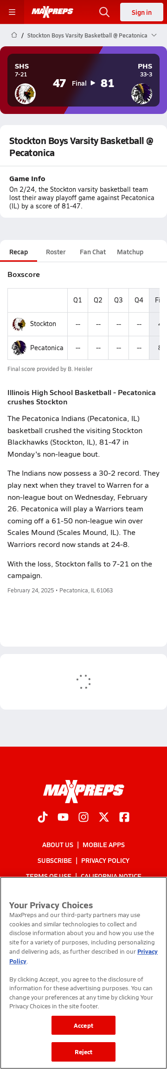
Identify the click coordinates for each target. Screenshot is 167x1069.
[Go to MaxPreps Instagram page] (83, 817)
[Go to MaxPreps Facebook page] (124, 817)
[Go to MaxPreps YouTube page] (63, 817)
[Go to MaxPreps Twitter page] (103, 817)
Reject (84, 1051)
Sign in (142, 12)
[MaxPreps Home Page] (14, 35)
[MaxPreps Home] (52, 12)
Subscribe (55, 860)
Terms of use (48, 876)
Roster (55, 251)
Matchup (130, 251)
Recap (18, 251)
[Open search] (104, 12)
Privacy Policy (105, 860)
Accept (83, 1025)
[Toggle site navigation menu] (12, 12)
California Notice (111, 876)
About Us (57, 844)
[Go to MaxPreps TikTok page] (42, 817)
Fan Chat (93, 251)
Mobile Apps (104, 844)
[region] (83, 973)
